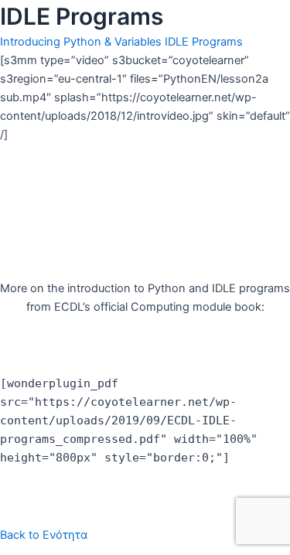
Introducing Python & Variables (81, 42)
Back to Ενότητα (43, 535)
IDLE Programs (204, 42)
